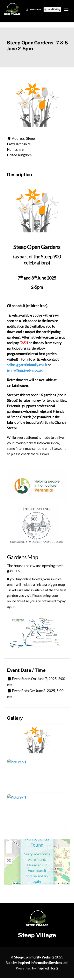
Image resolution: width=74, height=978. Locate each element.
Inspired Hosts (47, 968)
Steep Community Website (34, 957)
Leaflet (17, 883)
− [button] (9, 850)
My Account (35, 9)
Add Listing (54, 9)
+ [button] (9, 843)
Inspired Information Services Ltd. (43, 962)
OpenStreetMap (46, 883)
